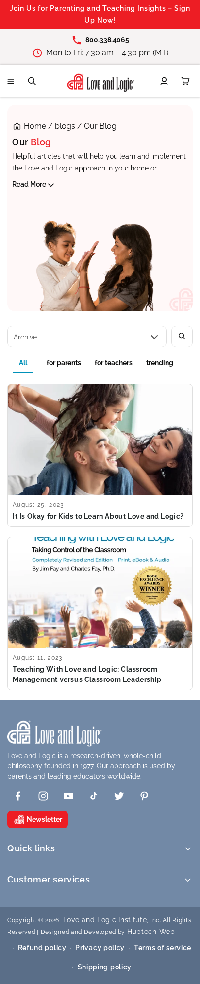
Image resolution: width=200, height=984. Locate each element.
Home (35, 126)
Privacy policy (100, 947)
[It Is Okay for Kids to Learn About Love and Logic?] (100, 455)
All (23, 363)
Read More (29, 184)
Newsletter (44, 819)
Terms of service (162, 947)
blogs (65, 126)
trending (159, 363)
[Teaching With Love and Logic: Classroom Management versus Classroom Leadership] (100, 613)
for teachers (114, 363)
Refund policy (42, 947)
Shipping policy (105, 967)
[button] (10, 81)
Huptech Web (151, 931)
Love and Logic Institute (105, 920)
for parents (64, 363)
